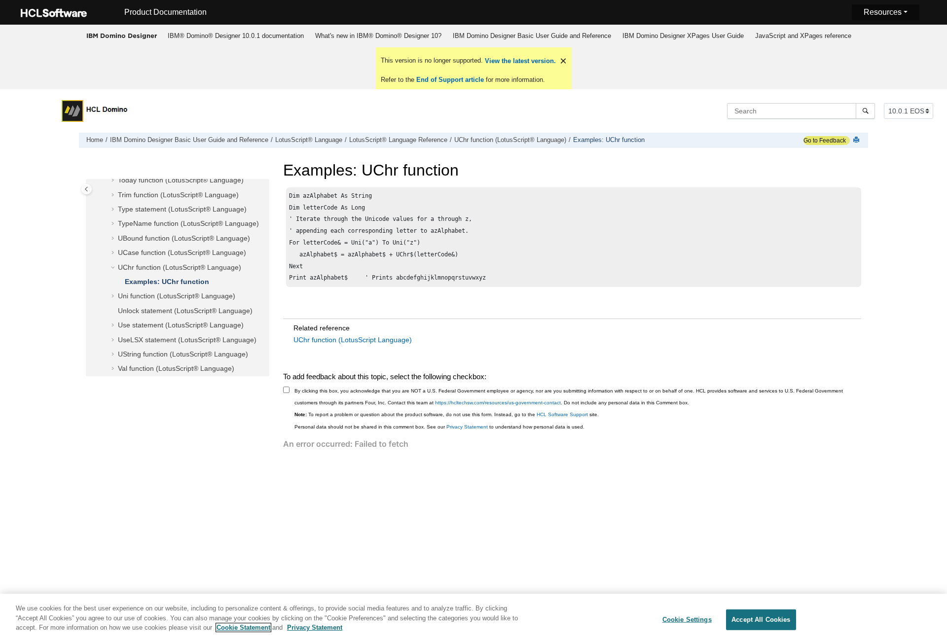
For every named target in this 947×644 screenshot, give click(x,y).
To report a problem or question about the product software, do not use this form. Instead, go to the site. (446, 414)
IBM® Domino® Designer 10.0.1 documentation (236, 35)
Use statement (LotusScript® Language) (181, 325)
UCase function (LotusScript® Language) (182, 253)
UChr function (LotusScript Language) (352, 340)
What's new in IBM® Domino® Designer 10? (378, 35)
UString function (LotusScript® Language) (183, 354)
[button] (114, 181)
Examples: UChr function (609, 140)
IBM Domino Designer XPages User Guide (683, 35)
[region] (473, 619)
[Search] (865, 111)
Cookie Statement (243, 627)
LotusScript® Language (308, 140)
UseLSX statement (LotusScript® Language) (187, 340)
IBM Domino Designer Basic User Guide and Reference (532, 35)
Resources (883, 12)
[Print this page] (857, 140)
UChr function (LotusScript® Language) (510, 140)
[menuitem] (235, 36)
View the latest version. (519, 61)
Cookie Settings (687, 619)
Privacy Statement (467, 426)
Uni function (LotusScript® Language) (176, 296)
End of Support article (450, 79)
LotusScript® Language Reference (398, 140)
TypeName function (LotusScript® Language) (188, 224)
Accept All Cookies (760, 619)
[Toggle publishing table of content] (86, 189)
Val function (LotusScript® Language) (176, 369)
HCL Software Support (562, 414)
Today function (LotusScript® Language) (181, 180)
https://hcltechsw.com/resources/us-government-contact (498, 402)
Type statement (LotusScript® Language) (182, 210)
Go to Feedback (824, 140)
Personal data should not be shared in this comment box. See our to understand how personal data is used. (439, 426)
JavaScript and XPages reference (803, 35)
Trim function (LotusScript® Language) (178, 195)
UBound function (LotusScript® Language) (184, 238)
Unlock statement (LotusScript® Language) (185, 311)
